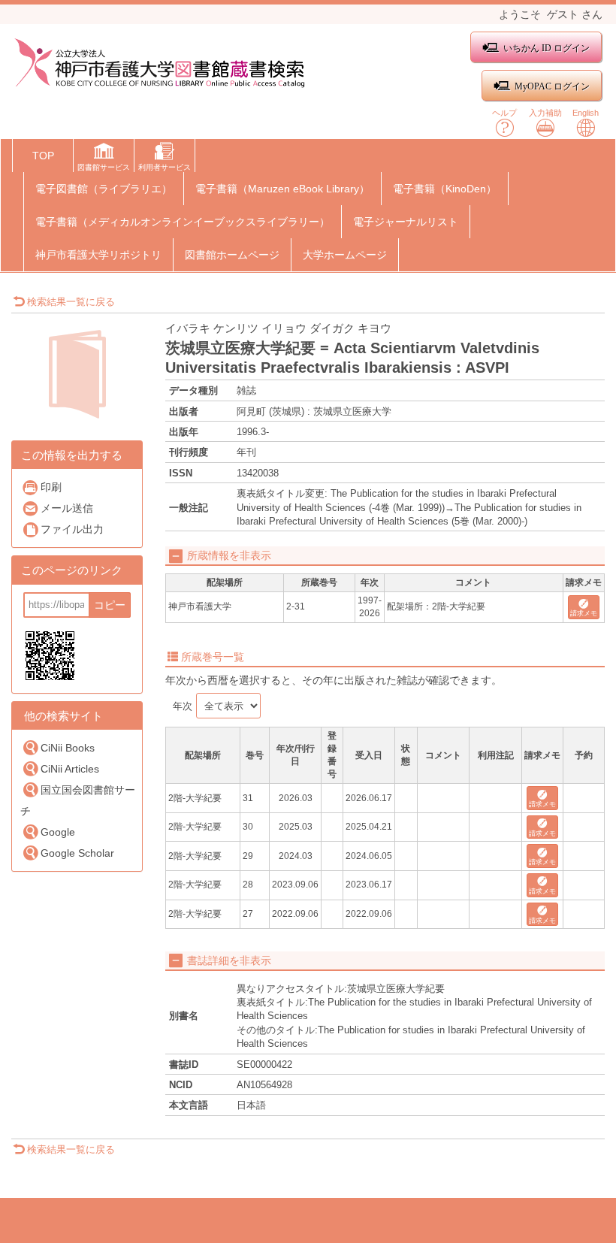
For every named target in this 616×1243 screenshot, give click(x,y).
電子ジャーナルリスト (405, 222)
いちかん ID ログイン (546, 48)
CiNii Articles (70, 769)
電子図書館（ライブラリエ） (103, 189)
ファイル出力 (72, 529)
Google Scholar (77, 853)
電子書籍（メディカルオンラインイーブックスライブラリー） (182, 222)
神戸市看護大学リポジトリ (98, 255)
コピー (109, 605)
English (585, 112)
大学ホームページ (345, 255)
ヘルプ (504, 112)
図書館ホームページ (232, 255)
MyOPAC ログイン (552, 85)
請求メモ (583, 613)
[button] (104, 158)
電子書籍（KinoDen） (445, 189)
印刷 (51, 487)
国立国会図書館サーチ (77, 800)
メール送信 (67, 508)
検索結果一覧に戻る (71, 301)
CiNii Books (68, 748)
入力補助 (545, 112)
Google (58, 832)
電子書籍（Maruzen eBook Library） (282, 189)
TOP (43, 156)
